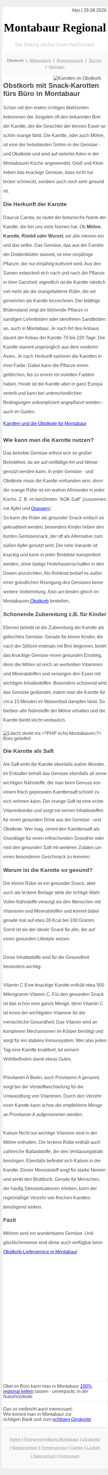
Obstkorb (39, 600)
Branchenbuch (70, 60)
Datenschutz (44, 1456)
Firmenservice (54, 1447)
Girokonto (91, 1439)
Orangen (40, 508)
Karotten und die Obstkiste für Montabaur (44, 423)
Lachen (93, 1447)
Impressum (69, 1456)
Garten (77, 1447)
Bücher (95, 60)
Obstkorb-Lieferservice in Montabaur (40, 1251)
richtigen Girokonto (71, 1419)
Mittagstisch (40, 60)
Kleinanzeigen (25, 1447)
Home (15, 1439)
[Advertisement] (54, 1320)
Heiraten (57, 66)
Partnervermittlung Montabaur (51, 1439)
